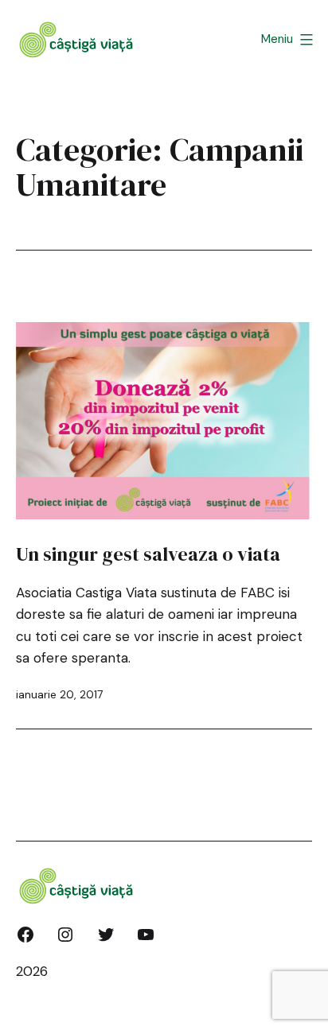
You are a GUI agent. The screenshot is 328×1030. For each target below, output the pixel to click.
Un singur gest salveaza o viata (148, 554)
